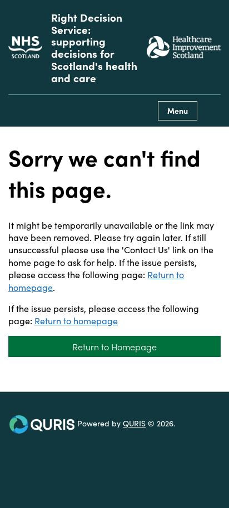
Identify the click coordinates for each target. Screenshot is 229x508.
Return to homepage (76, 320)
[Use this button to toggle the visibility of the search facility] (212, 111)
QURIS (134, 423)
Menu (177, 110)
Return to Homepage (114, 346)
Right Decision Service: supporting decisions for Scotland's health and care (94, 47)
